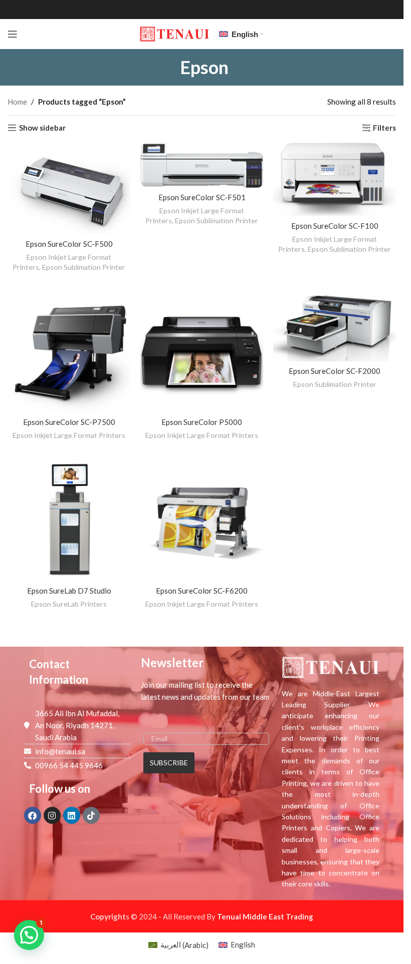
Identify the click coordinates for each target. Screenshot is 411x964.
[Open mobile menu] (13, 34)
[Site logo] (174, 33)
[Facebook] (32, 815)
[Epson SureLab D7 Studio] (69, 519)
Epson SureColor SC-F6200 (202, 590)
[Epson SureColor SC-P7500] (69, 351)
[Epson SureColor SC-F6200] (201, 519)
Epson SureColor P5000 (201, 421)
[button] (29, 935)
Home (17, 101)
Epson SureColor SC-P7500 (69, 421)
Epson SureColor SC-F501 (202, 197)
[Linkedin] (71, 815)
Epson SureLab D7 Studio (69, 590)
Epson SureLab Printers (69, 604)
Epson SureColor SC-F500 (69, 243)
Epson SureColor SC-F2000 (334, 370)
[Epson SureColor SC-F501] (201, 165)
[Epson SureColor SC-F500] (69, 188)
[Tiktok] (91, 815)
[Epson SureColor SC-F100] (334, 179)
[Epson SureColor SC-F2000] (334, 325)
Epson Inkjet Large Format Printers (69, 435)
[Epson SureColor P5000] (201, 351)
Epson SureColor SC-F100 (334, 225)
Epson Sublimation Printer (83, 267)
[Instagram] (52, 815)
